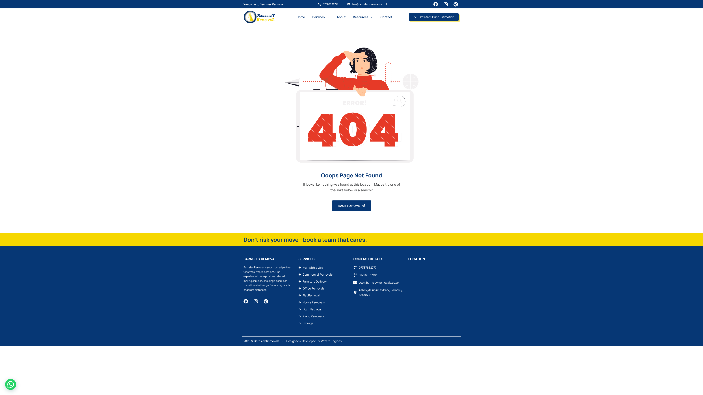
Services (318, 17)
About (341, 17)
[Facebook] (435, 4)
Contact (386, 17)
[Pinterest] (455, 4)
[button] (10, 384)
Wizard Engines (331, 341)
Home (301, 17)
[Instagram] (445, 4)
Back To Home (349, 206)
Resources (360, 17)
